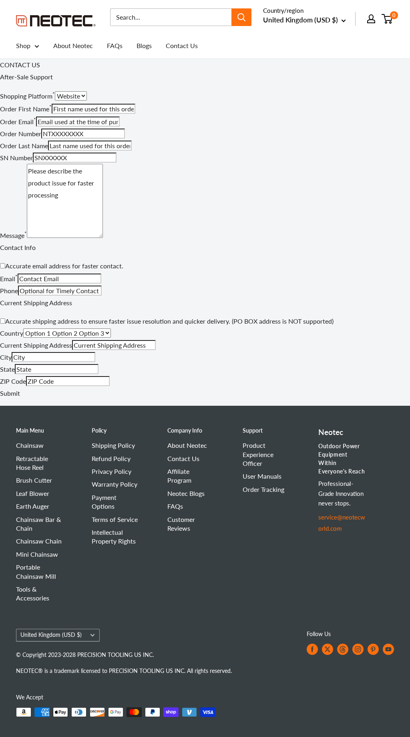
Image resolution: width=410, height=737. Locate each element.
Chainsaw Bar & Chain (38, 523)
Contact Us (182, 45)
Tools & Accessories (32, 593)
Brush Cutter (34, 480)
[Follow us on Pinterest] (373, 649)
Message (13, 235)
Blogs (144, 45)
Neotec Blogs (186, 493)
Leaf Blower (32, 493)
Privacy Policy (111, 471)
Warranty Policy (114, 484)
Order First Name (26, 109)
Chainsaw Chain (39, 541)
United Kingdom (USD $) (51, 635)
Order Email (18, 121)
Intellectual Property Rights (114, 536)
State (7, 369)
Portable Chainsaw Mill (36, 571)
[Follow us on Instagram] (358, 649)
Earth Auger (32, 506)
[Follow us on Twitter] (327, 649)
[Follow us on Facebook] (312, 649)
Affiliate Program (179, 475)
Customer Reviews (181, 523)
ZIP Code (13, 381)
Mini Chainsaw (37, 554)
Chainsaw (30, 445)
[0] (387, 19)
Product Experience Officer (258, 454)
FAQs (115, 45)
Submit (10, 393)
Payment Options (104, 501)
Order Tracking (263, 489)
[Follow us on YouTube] (388, 649)
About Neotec (73, 45)
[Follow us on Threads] (342, 649)
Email (9, 278)
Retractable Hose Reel (32, 463)
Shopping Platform (27, 96)
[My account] (371, 18)
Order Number (20, 133)
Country (11, 333)
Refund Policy (111, 458)
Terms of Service (115, 519)
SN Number (16, 157)
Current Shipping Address (36, 345)
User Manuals (262, 476)
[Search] (241, 17)
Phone (9, 290)
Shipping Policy (113, 445)
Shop (23, 45)
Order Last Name (24, 145)
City (6, 357)
